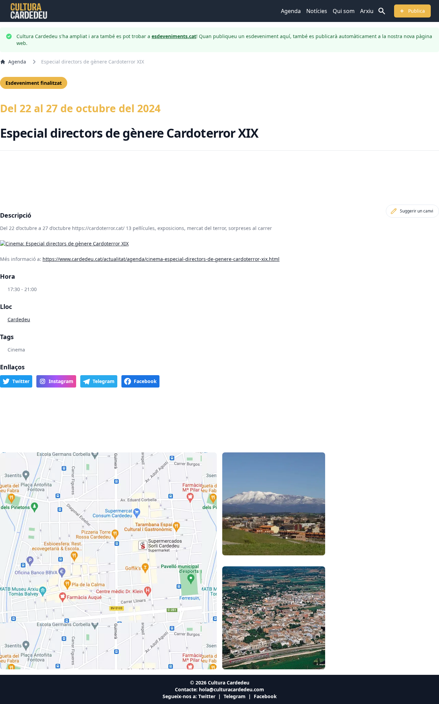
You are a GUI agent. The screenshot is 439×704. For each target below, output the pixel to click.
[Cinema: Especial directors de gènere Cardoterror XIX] (219, 243)
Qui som (344, 11)
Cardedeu (19, 319)
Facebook (265, 696)
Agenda (291, 11)
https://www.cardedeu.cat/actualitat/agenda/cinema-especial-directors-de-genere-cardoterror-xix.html (161, 259)
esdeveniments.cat (174, 36)
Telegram (235, 696)
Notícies (316, 11)
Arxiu (366, 11)
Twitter (206, 696)
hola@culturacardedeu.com (231, 689)
